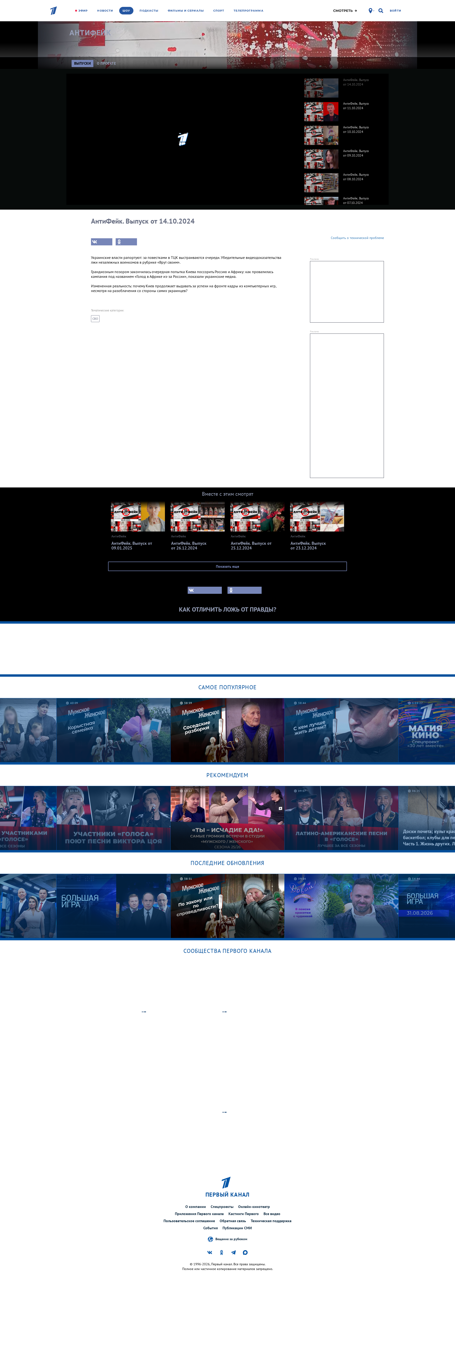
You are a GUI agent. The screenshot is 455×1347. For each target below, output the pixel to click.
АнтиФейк (90, 33)
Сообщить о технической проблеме (357, 238)
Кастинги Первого (243, 1213)
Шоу (126, 10)
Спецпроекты (222, 1206)
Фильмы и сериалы (186, 10)
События (210, 1227)
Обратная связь (233, 1220)
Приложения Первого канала (199, 1213)
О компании (195, 1206)
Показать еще (227, 566)
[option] (344, 85)
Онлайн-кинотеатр (254, 1206)
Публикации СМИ (237, 1227)
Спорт (218, 10)
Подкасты (149, 10)
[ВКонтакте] (101, 241)
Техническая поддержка (271, 1220)
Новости (105, 10)
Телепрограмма (248, 10)
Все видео (272, 1213)
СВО (95, 319)
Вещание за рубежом (231, 1239)
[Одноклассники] (126, 241)
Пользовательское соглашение (189, 1220)
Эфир (83, 10)
